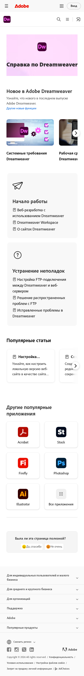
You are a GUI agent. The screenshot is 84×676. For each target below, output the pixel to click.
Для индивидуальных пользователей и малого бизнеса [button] (38, 578)
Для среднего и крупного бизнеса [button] (29, 589)
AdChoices (64, 668)
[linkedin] (32, 649)
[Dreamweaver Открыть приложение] (78, 19)
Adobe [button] (11, 618)
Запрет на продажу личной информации (29, 668)
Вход (74, 6)
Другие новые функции (21, 108)
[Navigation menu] (6, 6)
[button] (61, 6)
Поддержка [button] (15, 608)
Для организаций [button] (18, 599)
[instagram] (16, 649)
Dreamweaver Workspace (37, 222)
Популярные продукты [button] (22, 628)
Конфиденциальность (61, 657)
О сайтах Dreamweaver (36, 229)
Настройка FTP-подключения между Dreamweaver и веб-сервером (39, 285)
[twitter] (24, 649)
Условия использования (20, 662)
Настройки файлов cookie (50, 662)
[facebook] (9, 649)
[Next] (76, 133)
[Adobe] (22, 6)
